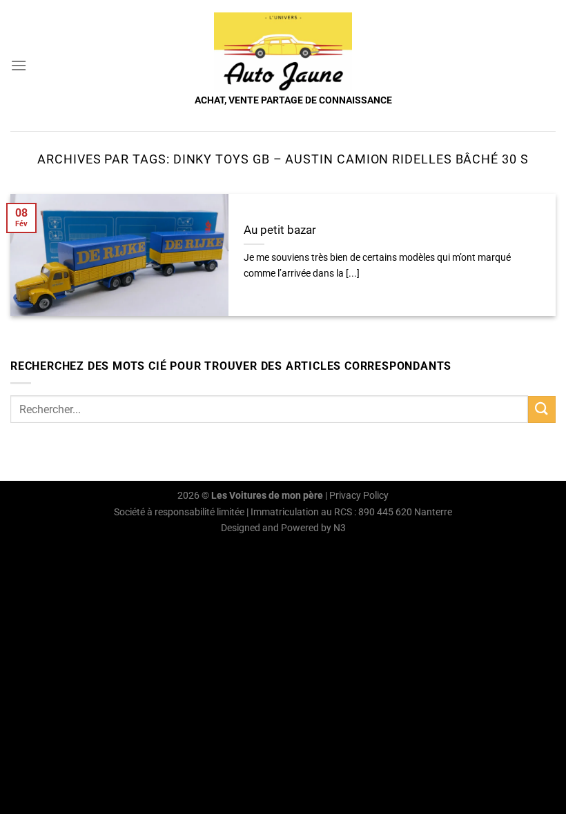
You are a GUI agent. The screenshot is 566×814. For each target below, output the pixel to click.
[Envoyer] (542, 409)
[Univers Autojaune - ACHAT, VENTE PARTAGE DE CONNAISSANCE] (283, 52)
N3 (339, 528)
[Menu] (18, 65)
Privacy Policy (359, 496)
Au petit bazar (280, 230)
